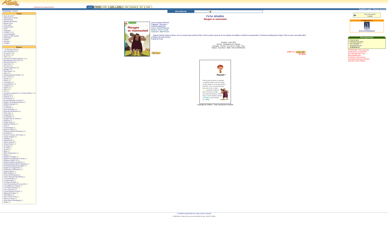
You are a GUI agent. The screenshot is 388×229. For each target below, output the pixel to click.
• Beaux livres (8, 23)
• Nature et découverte (11, 36)
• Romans (6, 41)
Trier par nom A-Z (12, 49)
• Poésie (6, 39)
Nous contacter (205, 213)
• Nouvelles (7, 38)
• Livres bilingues (9, 34)
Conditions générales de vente (188, 213)
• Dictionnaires (8, 27)
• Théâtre (6, 43)
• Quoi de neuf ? (8, 16)
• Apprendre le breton (10, 18)
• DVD (5, 29)
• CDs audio (7, 25)
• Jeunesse (7, 30)
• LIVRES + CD (8, 32)
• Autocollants (8, 19)
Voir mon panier (370, 14)
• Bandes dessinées (10, 21)
